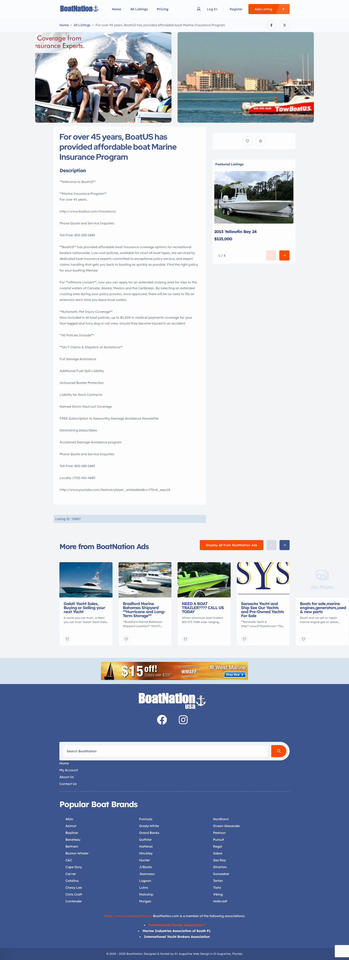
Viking (218, 894)
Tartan (218, 881)
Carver (70, 874)
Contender (73, 901)
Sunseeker (221, 874)
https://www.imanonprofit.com (128, 916)
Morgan (145, 901)
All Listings (139, 9)
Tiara (217, 887)
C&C (68, 860)
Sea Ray (219, 860)
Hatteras (146, 846)
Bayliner (71, 833)
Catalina (72, 881)
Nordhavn (221, 819)
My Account (68, 770)
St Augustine (222, 954)
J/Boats (145, 867)
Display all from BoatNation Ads (231, 545)
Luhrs (143, 887)
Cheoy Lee (73, 887)
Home (116, 9)
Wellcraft (220, 901)
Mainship (146, 894)
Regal (217, 846)
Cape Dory (73, 867)
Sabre (217, 853)
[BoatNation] (79, 9)
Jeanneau (147, 874)
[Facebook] (162, 720)
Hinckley (145, 853)
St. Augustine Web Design (191, 954)
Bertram (71, 846)
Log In (212, 9)
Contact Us (68, 784)
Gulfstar (145, 840)
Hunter (144, 860)
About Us (66, 777)
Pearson (219, 833)
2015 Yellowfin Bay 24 (235, 231)
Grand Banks (149, 833)
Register (236, 9)
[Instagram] (183, 720)
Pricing (162, 9)
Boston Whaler (76, 853)
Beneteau (72, 840)
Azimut (70, 826)
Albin (69, 819)
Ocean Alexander (226, 826)
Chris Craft (73, 894)
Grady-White (149, 826)
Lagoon (145, 881)
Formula (145, 819)
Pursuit (218, 840)
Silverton (220, 867)
